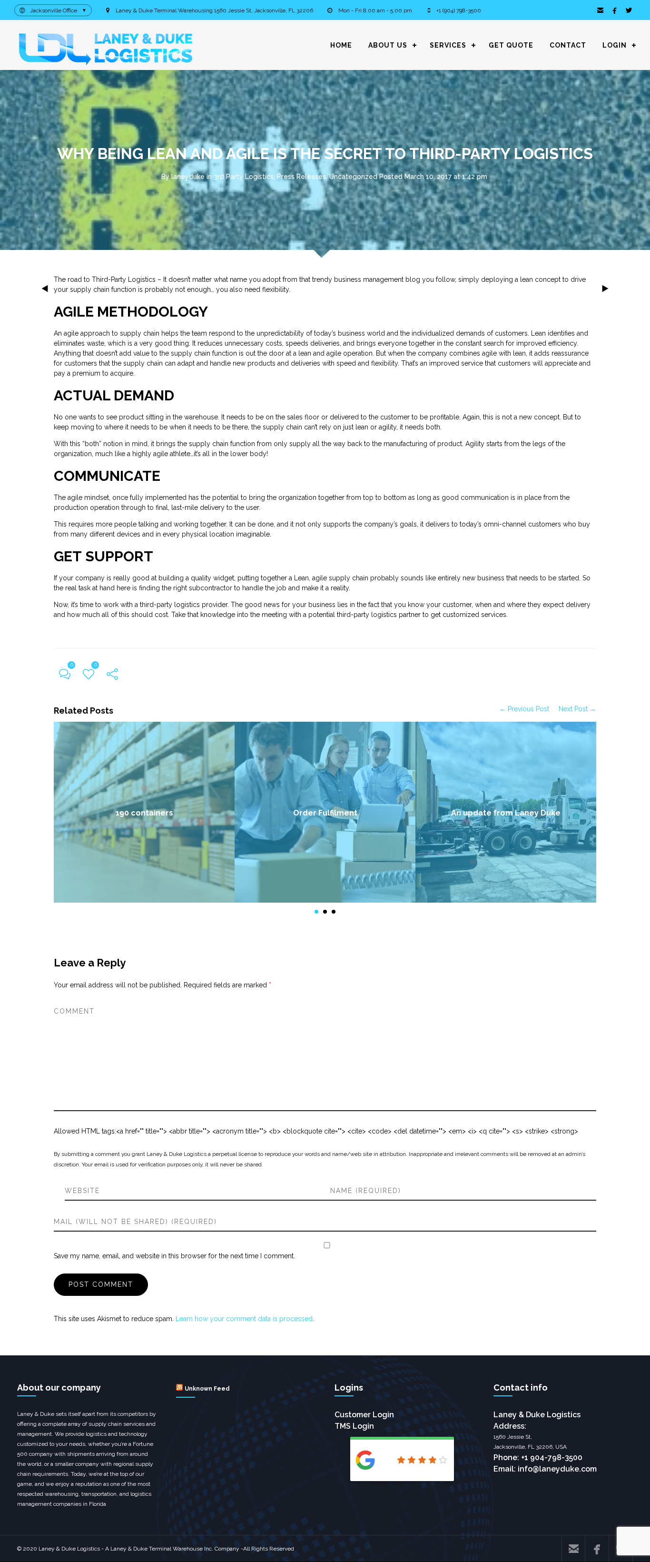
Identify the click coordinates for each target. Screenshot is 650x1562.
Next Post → (577, 709)
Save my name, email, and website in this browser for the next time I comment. (174, 1256)
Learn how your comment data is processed (244, 1319)
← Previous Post (524, 709)
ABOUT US (387, 45)
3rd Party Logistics (244, 176)
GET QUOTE (511, 45)
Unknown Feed (207, 1388)
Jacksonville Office (53, 10)
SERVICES (448, 45)
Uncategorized (353, 176)
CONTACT (568, 45)
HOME (341, 45)
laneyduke (188, 176)
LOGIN (614, 45)
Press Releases (301, 176)
